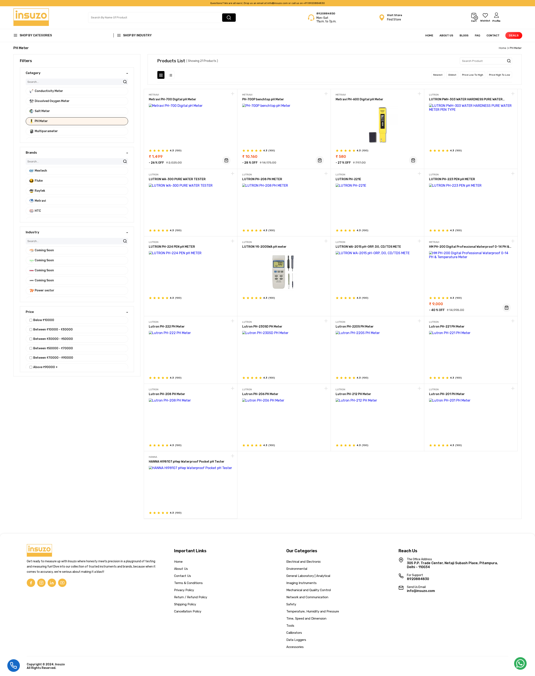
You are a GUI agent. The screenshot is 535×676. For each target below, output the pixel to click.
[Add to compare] (232, 94)
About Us (446, 35)
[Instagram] (41, 583)
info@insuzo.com (277, 3)
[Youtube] (62, 583)
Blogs (464, 35)
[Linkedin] (52, 583)
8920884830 (325, 13)
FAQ (477, 35)
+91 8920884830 (314, 3)
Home (429, 35)
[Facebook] (31, 583)
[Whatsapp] (520, 665)
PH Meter (516, 48)
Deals (513, 35)
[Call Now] (13, 665)
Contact (493, 35)
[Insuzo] (31, 25)
